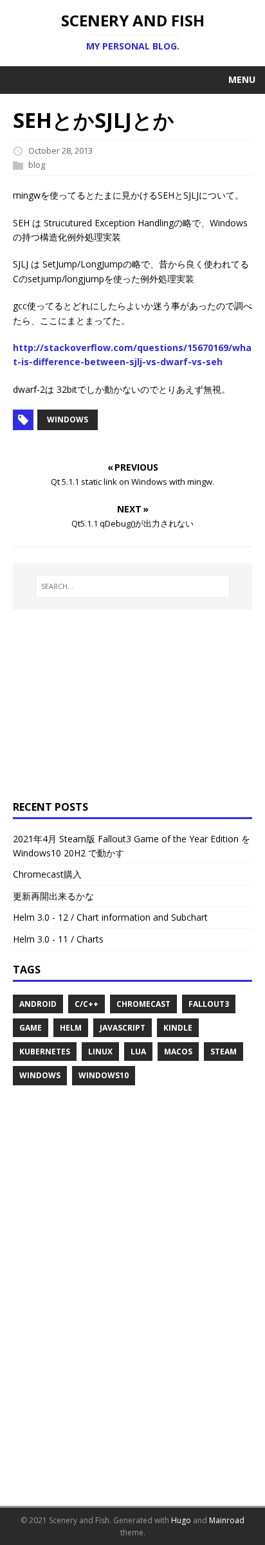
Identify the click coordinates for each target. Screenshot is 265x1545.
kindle (177, 1027)
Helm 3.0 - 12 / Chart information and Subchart (110, 917)
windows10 (103, 1075)
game (30, 1027)
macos (178, 1051)
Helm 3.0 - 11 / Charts (58, 939)
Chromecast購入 (47, 874)
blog (36, 164)
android (38, 1003)
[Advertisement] (93, 702)
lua (138, 1051)
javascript (122, 1027)
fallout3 (208, 1003)
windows (67, 419)
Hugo (181, 1520)
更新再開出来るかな (53, 896)
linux (100, 1051)
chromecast (143, 1003)
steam (223, 1051)
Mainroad (226, 1520)
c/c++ (86, 1003)
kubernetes (44, 1051)
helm (71, 1027)
